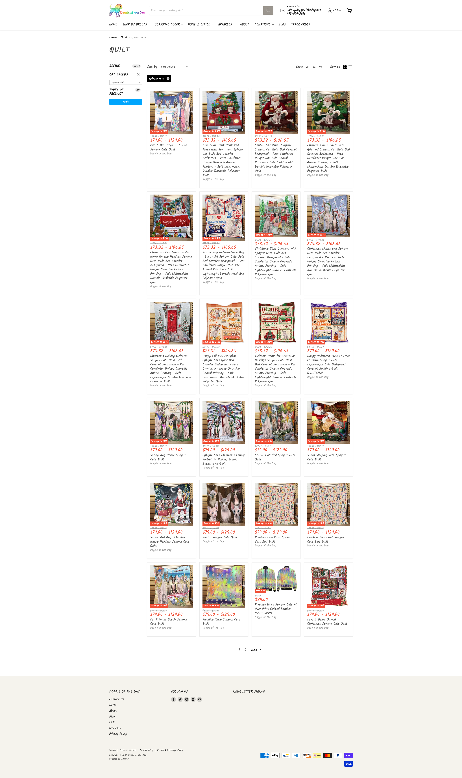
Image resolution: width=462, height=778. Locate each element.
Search (112, 750)
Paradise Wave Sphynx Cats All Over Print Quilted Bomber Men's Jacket (276, 609)
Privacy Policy (118, 734)
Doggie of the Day (160, 154)
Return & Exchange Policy (170, 750)
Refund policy (146, 750)
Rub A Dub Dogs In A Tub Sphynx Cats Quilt (168, 147)
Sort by (152, 67)
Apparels (225, 24)
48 (320, 67)
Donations (263, 24)
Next (255, 650)
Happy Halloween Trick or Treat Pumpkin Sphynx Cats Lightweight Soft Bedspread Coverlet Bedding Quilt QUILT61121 (328, 365)
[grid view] (345, 67)
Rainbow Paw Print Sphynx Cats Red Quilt (273, 539)
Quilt (124, 38)
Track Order (300, 24)
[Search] (268, 10)
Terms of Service (128, 750)
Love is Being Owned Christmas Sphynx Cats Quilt (327, 622)
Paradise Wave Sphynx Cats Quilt (221, 622)
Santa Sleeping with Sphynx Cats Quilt (326, 457)
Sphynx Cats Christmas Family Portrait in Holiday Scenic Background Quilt (223, 459)
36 (314, 67)
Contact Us (116, 699)
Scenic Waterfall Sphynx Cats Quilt (275, 457)
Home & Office (199, 24)
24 (307, 67)
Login (337, 10)
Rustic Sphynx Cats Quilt (219, 537)
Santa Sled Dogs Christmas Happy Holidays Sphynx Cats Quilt (169, 542)
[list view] (350, 67)
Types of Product (116, 92)
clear (139, 74)
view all (136, 66)
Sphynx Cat (118, 82)
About (244, 24)
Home (113, 24)
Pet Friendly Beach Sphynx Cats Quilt (168, 622)
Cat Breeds (118, 74)
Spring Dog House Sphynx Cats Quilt (168, 457)
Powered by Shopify (118, 759)
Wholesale (115, 728)
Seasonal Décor (168, 24)
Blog (282, 24)
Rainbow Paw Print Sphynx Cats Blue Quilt (325, 539)
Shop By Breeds (135, 24)
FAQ (112, 722)
